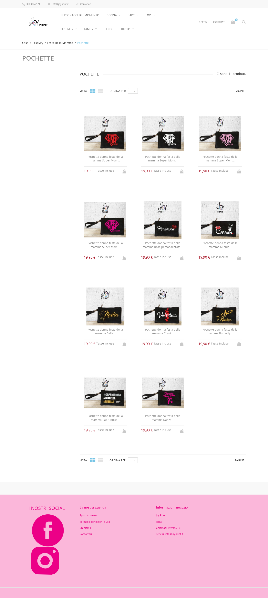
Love (149, 15)
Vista (83, 91)
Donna (112, 15)
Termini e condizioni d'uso (95, 521)
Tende (108, 29)
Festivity (67, 29)
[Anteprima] (159, 468)
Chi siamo (85, 528)
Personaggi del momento (80, 15)
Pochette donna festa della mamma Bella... (105, 331)
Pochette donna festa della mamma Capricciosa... (105, 418)
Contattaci (83, 4)
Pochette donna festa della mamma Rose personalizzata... (163, 245)
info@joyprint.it (58, 4)
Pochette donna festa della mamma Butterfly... (220, 331)
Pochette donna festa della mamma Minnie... (220, 245)
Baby (131, 15)
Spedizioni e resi (89, 515)
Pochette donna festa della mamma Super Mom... (105, 158)
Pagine (239, 91)
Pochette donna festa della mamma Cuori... (162, 331)
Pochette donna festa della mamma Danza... (162, 418)
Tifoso (126, 29)
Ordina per (117, 91)
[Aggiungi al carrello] (125, 170)
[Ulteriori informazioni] (166, 468)
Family (89, 29)
